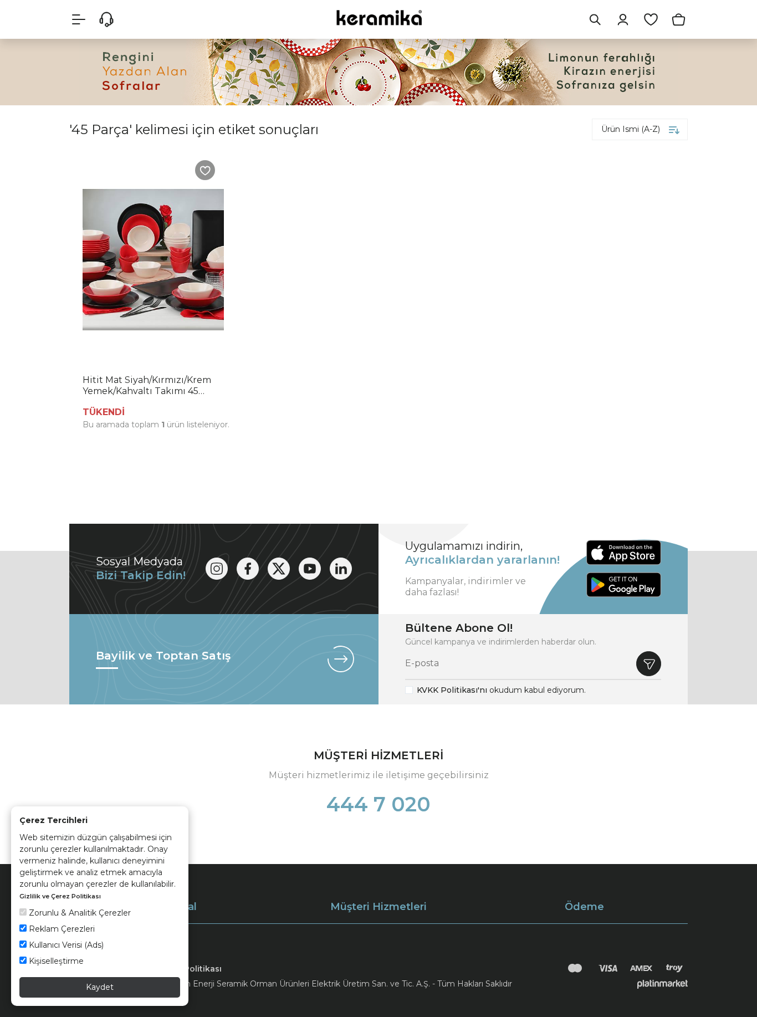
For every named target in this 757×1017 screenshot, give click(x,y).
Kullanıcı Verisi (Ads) (65, 945)
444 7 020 (378, 804)
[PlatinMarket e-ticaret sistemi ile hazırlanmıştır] (662, 983)
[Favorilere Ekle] (205, 170)
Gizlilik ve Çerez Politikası (60, 896)
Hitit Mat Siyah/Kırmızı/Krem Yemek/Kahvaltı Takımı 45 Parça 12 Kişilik (147, 386)
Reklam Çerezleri (61, 929)
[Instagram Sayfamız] (217, 569)
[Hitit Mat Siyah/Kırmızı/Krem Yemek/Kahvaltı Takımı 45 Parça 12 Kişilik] (153, 260)
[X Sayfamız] (279, 569)
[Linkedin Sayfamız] (341, 569)
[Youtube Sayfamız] (310, 569)
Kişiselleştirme (55, 961)
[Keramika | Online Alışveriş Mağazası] (378, 17)
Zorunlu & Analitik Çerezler (79, 913)
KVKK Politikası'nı (452, 690)
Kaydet (100, 987)
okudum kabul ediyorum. (501, 690)
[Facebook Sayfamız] (248, 569)
